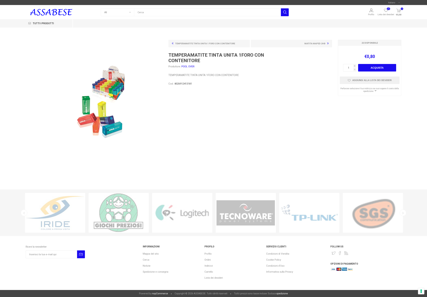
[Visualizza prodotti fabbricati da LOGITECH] (182, 213)
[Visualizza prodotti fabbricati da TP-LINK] (309, 213)
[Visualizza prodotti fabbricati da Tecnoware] (246, 213)
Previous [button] (24, 212)
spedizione (282, 293)
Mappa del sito (151, 253)
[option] (55, 213)
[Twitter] (333, 253)
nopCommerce (160, 293)
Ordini (207, 259)
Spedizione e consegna (155, 271)
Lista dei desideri (213, 277)
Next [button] (403, 212)
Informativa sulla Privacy (279, 271)
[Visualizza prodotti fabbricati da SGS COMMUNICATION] (373, 213)
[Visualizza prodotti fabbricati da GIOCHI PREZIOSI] (119, 213)
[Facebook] (340, 253)
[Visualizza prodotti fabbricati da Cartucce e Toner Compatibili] (55, 213)
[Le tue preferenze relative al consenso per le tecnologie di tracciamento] (421, 291)
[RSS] (346, 253)
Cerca (285, 12)
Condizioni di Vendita (277, 253)
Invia (81, 254)
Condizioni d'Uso (275, 265)
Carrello (208, 271)
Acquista (377, 67)
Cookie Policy (273, 259)
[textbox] (207, 12)
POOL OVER (187, 66)
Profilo (371, 14)
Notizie (146, 265)
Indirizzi (208, 265)
